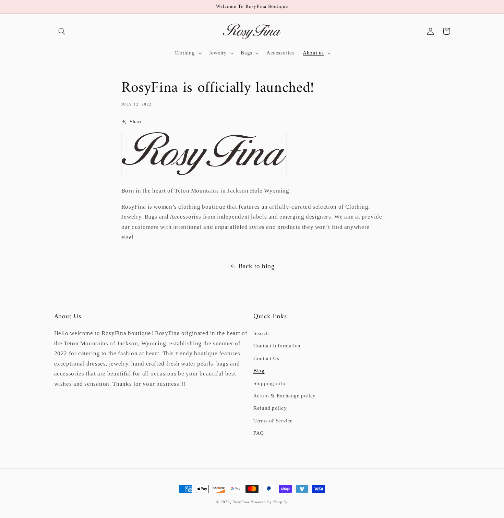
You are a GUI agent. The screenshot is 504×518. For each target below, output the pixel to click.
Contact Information (277, 345)
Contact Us (266, 358)
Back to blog (256, 266)
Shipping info (269, 383)
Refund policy (270, 408)
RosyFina (240, 502)
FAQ (258, 433)
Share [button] (136, 121)
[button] (62, 31)
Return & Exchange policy (284, 395)
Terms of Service (273, 420)
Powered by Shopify (269, 502)
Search (261, 333)
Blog (259, 370)
